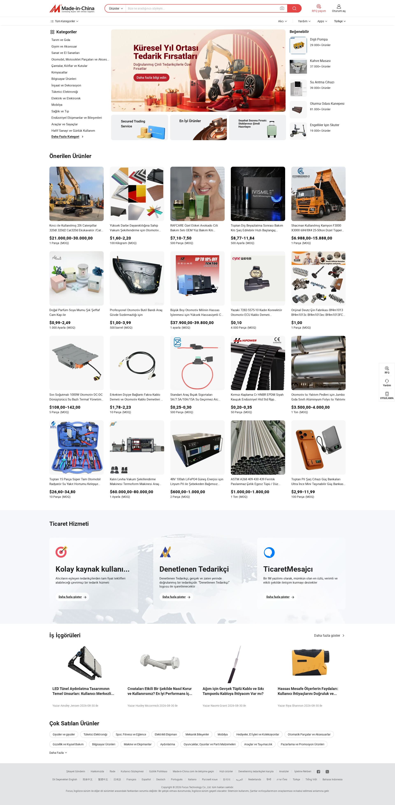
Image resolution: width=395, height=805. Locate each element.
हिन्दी (269, 779)
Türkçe (296, 779)
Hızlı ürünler (226, 771)
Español (146, 779)
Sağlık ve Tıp (60, 111)
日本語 (117, 779)
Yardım (302, 21)
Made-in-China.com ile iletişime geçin (193, 771)
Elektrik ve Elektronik (66, 98)
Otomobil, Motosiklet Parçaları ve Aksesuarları (80, 59)
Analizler (284, 771)
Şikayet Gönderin (75, 771)
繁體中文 (103, 779)
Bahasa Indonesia (333, 779)
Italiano (192, 779)
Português (176, 779)
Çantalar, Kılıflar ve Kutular (69, 66)
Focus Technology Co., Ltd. (196, 787)
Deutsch (160, 779)
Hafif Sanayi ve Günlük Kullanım (73, 130)
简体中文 (88, 779)
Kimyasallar (59, 72)
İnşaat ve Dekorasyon (66, 85)
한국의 (226, 779)
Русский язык (209, 779)
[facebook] (318, 771)
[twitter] (327, 771)
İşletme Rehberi (302, 771)
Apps (320, 21)
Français (131, 779)
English (73, 779)
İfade (112, 771)
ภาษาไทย (282, 779)
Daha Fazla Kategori (65, 136)
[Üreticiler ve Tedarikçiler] (71, 8)
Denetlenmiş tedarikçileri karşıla (256, 771)
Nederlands (254, 779)
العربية (239, 779)
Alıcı (281, 21)
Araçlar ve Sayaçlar (64, 124)
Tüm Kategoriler (65, 21)
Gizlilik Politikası (158, 771)
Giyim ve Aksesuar (64, 46)
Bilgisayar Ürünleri (63, 79)
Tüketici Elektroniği (64, 92)
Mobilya (56, 104)
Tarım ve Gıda (60, 40)
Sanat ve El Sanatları (65, 53)
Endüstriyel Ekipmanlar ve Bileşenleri (76, 117)
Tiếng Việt (311, 779)
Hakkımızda (97, 771)
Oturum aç (339, 11)
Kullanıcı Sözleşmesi (132, 771)
